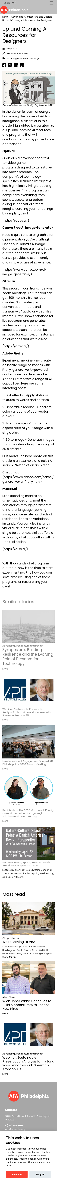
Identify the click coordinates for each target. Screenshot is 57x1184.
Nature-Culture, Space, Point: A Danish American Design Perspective (26, 864)
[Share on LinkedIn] (16, 66)
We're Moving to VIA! (18, 942)
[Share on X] (10, 66)
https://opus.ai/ (16, 220)
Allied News (8, 997)
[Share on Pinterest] (22, 66)
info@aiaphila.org (15, 1129)
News (5, 16)
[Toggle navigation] (51, 3)
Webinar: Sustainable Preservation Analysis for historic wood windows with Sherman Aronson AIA (26, 712)
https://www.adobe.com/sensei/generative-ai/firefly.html (28, 479)
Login (7, 2)
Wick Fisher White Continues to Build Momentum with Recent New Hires (26, 1005)
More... (6, 668)
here (8, 1165)
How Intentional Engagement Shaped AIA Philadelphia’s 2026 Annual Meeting (28, 762)
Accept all (16, 1174)
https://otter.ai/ (16, 346)
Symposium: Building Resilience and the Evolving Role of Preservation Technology (27, 656)
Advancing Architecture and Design (31, 16)
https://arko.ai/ (15, 549)
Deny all (40, 1174)
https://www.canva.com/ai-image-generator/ (24, 271)
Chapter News (10, 938)
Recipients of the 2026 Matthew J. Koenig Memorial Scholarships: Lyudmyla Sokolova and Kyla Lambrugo (28, 813)
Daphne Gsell (22, 53)
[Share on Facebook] (4, 66)
